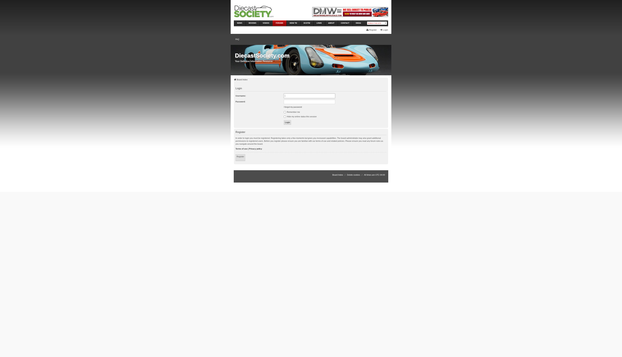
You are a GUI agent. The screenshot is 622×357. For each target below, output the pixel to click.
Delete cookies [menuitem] (353, 175)
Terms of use (242, 149)
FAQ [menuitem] (237, 39)
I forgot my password (293, 107)
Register (240, 156)
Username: (241, 96)
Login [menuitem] (385, 30)
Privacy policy (255, 149)
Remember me (293, 112)
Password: (240, 102)
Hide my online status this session (301, 116)
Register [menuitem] (373, 30)
